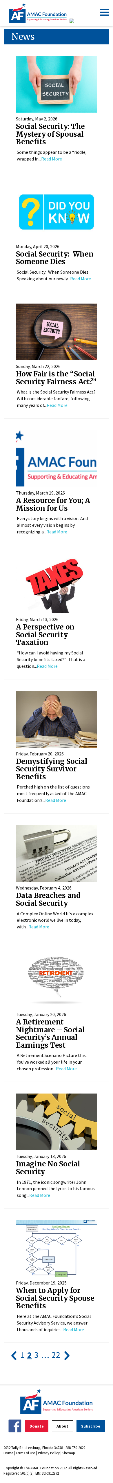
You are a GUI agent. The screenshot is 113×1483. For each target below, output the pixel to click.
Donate (37, 1426)
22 (56, 1354)
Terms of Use (25, 1452)
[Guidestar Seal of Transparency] (79, 21)
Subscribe (90, 1426)
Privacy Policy (49, 1452)
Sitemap (68, 1452)
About (62, 1426)
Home (8, 1452)
